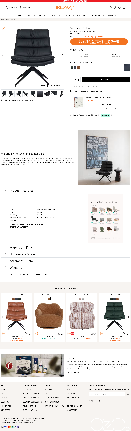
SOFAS (3, 390)
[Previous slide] (2, 54)
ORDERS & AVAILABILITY (19, 227)
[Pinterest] (100, 400)
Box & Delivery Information (28, 274)
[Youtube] (96, 400)
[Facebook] (89, 400)
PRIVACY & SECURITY (52, 398)
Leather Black (81, 63)
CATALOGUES (72, 394)
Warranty (16, 267)
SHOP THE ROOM (73, 398)
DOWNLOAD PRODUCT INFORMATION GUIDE (26, 224)
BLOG (69, 390)
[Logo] (65, 7)
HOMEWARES (6, 406)
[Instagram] (92, 400)
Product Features (21, 190)
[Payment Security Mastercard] (9, 426)
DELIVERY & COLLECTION (32, 402)
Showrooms (27, 7)
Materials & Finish (22, 247)
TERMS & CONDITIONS (31, 394)
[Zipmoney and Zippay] (18, 427)
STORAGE (4, 398)
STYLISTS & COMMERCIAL (54, 406)
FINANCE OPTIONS (30, 406)
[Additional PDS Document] (105, 218)
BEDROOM (5, 402)
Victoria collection (10, 19)
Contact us (13, 7)
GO (127, 394)
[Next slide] (62, 54)
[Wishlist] (120, 7)
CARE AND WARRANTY (31, 410)
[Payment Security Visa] (5, 426)
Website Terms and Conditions (11, 423)
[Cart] (124, 7)
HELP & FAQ (27, 390)
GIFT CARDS (5, 410)
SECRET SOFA (72, 410)
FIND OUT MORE (73, 372)
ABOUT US (48, 390)
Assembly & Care (21, 261)
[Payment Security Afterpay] (12, 427)
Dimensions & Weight (25, 254)
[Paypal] (15, 427)
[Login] (116, 7)
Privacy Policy (28, 423)
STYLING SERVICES (52, 402)
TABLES (4, 394)
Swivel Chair (77, 50)
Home (2, 19)
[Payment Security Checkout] (2, 427)
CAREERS (48, 394)
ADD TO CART (106, 80)
